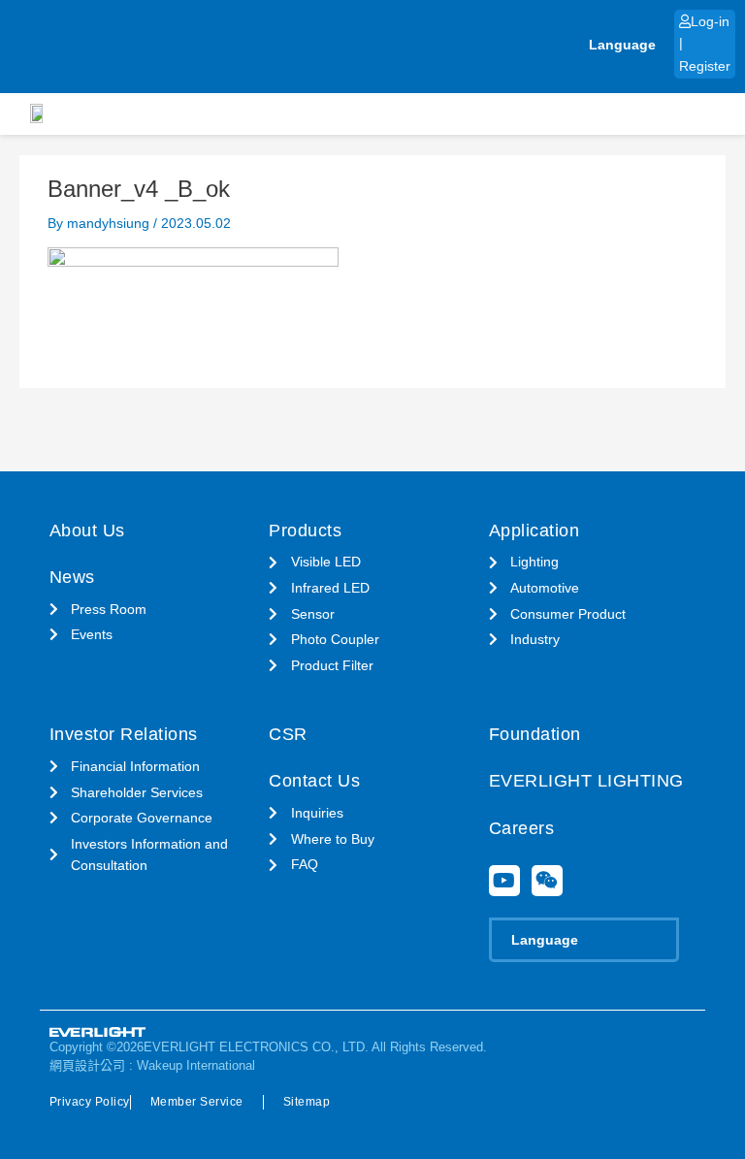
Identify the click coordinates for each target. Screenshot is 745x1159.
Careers (522, 828)
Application (534, 530)
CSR (288, 734)
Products (305, 530)
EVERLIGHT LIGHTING (586, 780)
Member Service (196, 1102)
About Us (87, 530)
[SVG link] (97, 1032)
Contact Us (314, 780)
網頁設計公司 (87, 1065)
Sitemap (307, 1102)
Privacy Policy (89, 1102)
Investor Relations (123, 734)
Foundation (535, 734)
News (72, 577)
